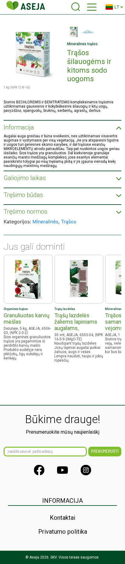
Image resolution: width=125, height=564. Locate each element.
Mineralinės (45, 222)
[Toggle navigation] (91, 7)
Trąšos (68, 222)
